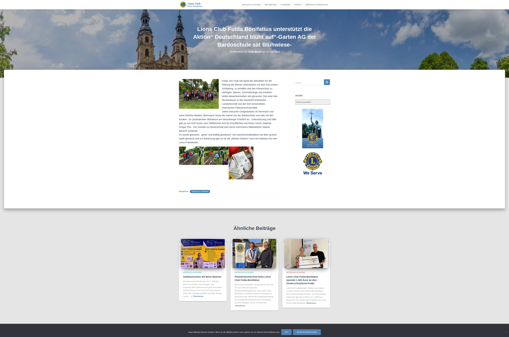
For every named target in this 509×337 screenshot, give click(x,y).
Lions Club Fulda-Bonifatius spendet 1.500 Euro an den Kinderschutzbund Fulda (302, 280)
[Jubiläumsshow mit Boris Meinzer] (203, 253)
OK (286, 332)
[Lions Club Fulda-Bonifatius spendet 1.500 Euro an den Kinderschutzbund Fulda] (306, 253)
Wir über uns (271, 5)
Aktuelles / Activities (251, 5)
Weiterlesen (198, 296)
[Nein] (505, 332)
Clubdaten (285, 5)
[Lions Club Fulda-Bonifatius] (191, 4)
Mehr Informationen (307, 332)
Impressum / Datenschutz (316, 5)
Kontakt (297, 5)
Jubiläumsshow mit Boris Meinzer (202, 276)
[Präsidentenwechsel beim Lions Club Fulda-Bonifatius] (254, 253)
